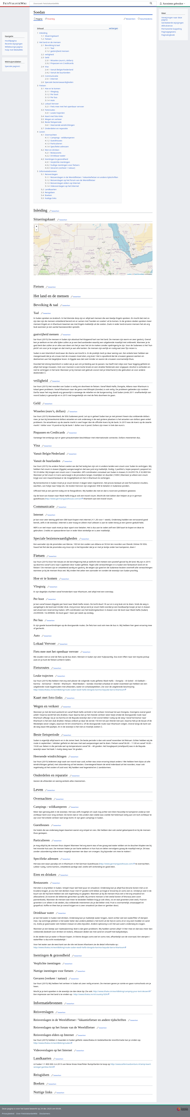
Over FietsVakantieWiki (26, 1113)
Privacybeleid (8, 1113)
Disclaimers (44, 1113)
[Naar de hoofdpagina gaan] (14, 19)
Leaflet (129, 274)
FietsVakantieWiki (14, 3)
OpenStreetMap (139, 274)
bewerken (55, 211)
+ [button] (36, 226)
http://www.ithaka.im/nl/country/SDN (91, 994)
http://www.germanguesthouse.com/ (116, 863)
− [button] (36, 229)
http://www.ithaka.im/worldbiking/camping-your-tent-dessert (121, 991)
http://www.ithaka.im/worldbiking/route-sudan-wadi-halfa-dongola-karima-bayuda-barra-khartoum (78, 689)
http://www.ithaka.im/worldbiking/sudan (52, 1043)
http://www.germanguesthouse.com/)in (63, 498)
